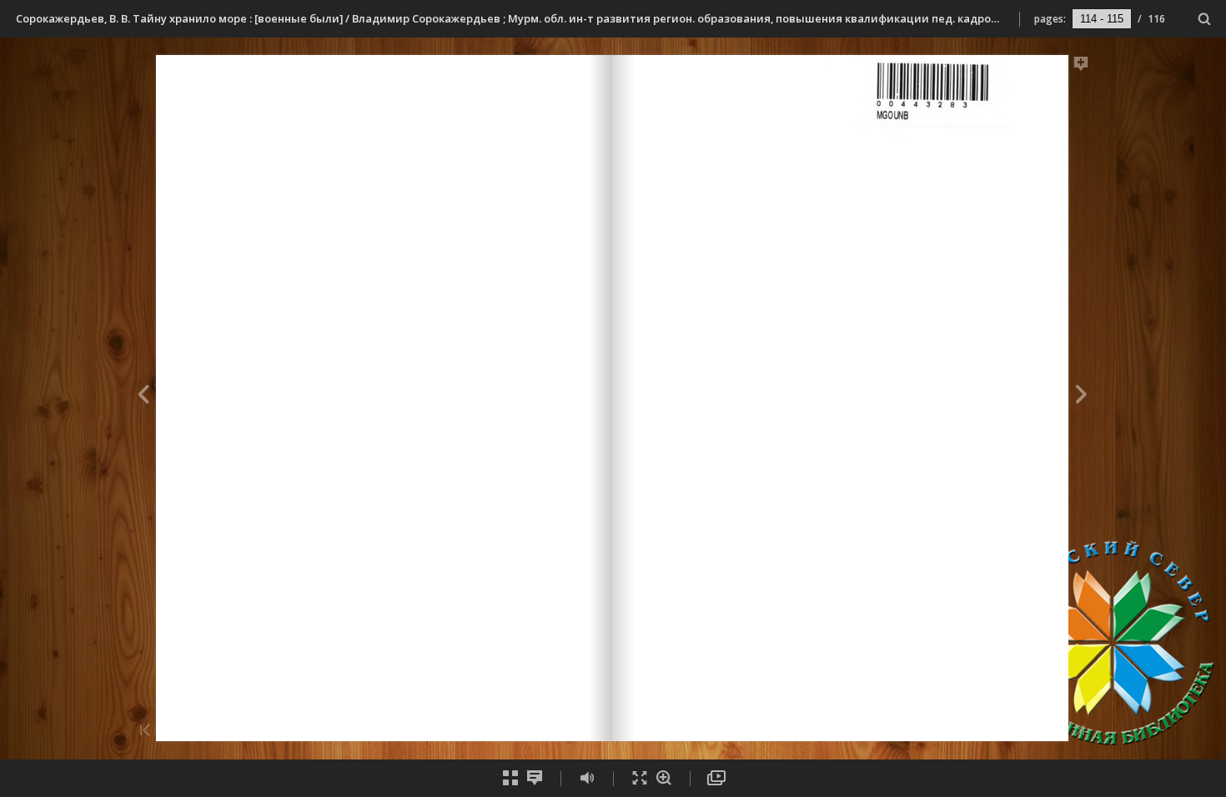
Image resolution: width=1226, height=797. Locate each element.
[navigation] (1102, 18)
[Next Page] (1081, 397)
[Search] (1205, 20)
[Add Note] (1081, 66)
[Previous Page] (143, 397)
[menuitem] (1205, 19)
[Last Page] (1079, 731)
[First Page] (145, 731)
